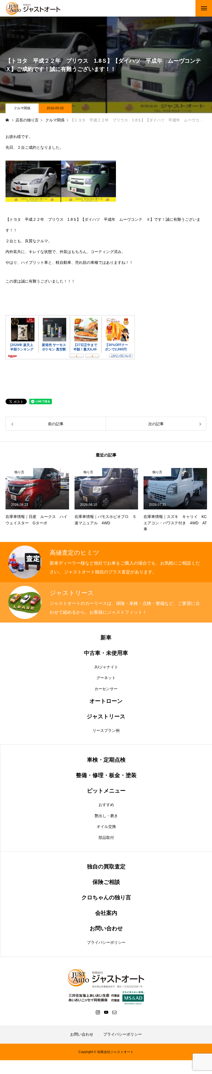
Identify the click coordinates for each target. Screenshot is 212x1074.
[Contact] (114, 1012)
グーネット (106, 678)
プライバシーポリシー (106, 942)
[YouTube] (106, 1012)
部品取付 (106, 837)
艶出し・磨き (106, 816)
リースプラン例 (106, 730)
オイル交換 (106, 826)
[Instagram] (97, 1012)
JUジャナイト (106, 667)
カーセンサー (106, 689)
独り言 (19, 472)
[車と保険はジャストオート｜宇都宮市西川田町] (33, 8)
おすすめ (106, 804)
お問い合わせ (81, 1034)
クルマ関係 (22, 108)
